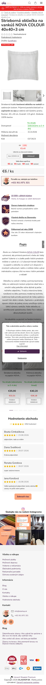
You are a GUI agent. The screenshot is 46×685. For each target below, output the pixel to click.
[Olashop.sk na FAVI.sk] (11, 657)
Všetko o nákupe (9, 593)
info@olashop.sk (21, 608)
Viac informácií (22, 346)
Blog (4, 582)
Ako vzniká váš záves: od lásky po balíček (19, 636)
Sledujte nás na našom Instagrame (23, 510)
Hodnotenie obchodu (22, 417)
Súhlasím (23, 351)
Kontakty (6, 589)
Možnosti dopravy (9, 560)
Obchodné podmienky (11, 566)
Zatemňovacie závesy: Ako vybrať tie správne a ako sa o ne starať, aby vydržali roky (22, 632)
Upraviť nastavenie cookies (27, 679)
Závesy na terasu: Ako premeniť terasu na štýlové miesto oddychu (20, 640)
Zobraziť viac (22, 495)
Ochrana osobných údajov (13, 572)
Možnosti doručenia (9, 133)
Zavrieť (17, 188)
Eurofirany (12, 40)
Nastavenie (22, 358)
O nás (4, 586)
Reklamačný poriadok (11, 569)
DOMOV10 (12, 154)
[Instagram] (11, 619)
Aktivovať (29, 154)
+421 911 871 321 (20, 180)
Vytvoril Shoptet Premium (24, 674)
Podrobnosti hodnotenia (11, 37)
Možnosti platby (9, 557)
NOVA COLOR (31, 321)
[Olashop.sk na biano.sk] (22, 657)
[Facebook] (5, 619)
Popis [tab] (22, 242)
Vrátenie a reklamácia (11, 563)
